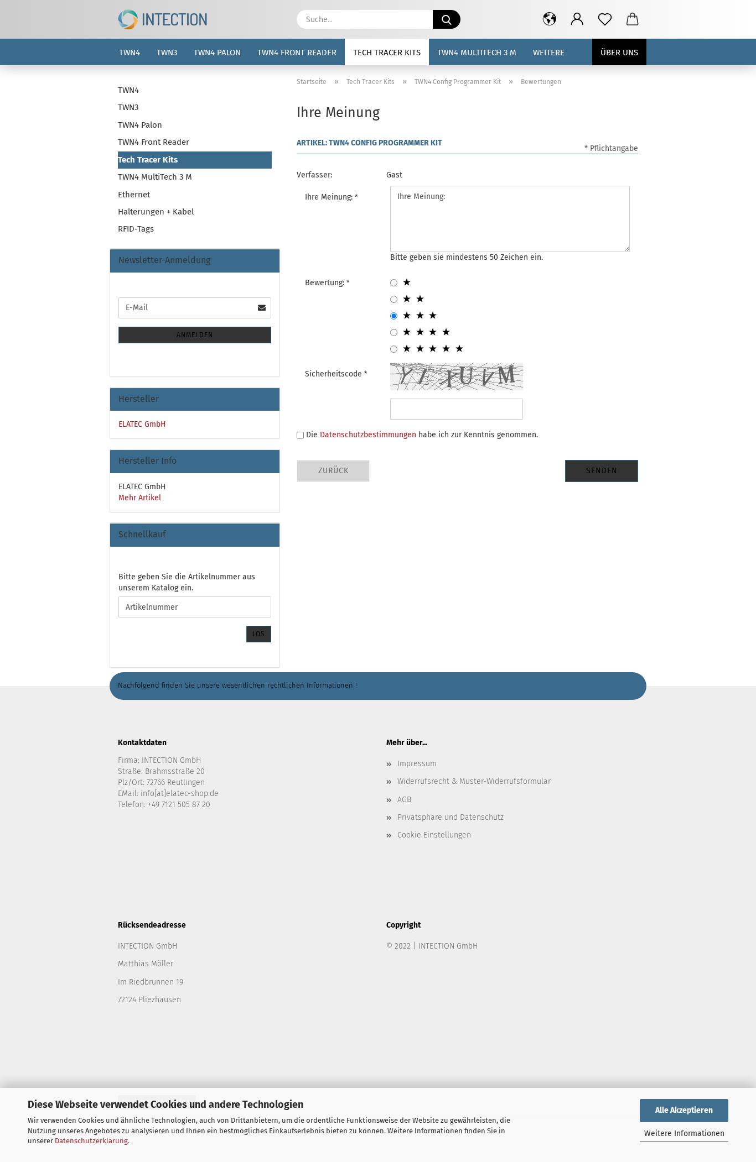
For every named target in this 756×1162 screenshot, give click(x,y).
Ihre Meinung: (330, 197)
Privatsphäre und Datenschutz (450, 817)
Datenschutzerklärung (91, 1141)
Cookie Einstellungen (434, 835)
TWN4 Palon (217, 52)
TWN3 (167, 52)
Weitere (549, 52)
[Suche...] (446, 19)
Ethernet (134, 195)
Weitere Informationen (684, 1133)
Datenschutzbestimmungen (368, 434)
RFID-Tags (136, 229)
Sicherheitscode (334, 374)
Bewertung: (325, 282)
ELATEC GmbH (142, 424)
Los (258, 634)
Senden (602, 470)
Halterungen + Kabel (156, 212)
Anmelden (195, 335)
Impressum (417, 763)
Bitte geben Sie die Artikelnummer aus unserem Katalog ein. (186, 582)
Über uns (619, 52)
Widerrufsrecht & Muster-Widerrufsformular (474, 781)
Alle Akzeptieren (684, 1110)
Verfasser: (314, 175)
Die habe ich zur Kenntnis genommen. (422, 434)
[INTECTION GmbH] (166, 19)
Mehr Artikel (139, 498)
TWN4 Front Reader (296, 52)
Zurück (333, 470)
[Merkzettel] (605, 19)
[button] (549, 19)
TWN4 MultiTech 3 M (476, 52)
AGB (404, 799)
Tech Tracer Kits (387, 52)
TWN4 (129, 52)
